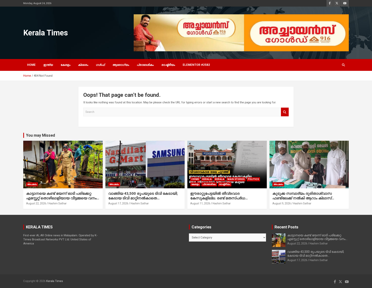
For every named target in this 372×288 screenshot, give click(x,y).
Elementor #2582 (196, 65)
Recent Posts (286, 227)
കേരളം (65, 65)
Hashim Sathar (57, 203)
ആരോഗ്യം (121, 65)
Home (31, 65)
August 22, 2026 (36, 203)
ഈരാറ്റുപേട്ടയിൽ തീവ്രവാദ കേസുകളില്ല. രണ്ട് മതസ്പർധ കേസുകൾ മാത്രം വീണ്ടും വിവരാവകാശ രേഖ (225, 200)
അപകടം (32, 184)
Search (285, 112)
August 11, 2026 (200, 203)
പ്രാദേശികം (145, 65)
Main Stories (236, 179)
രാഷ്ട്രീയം (168, 65)
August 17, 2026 (118, 203)
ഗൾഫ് (100, 65)
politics (253, 179)
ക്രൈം (83, 65)
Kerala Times (45, 32)
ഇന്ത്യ (48, 65)
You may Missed (40, 135)
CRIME (195, 179)
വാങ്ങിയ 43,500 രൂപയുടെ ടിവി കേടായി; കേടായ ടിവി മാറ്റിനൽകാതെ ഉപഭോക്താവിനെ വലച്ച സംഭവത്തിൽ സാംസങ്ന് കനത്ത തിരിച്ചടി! (143, 200)
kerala (207, 179)
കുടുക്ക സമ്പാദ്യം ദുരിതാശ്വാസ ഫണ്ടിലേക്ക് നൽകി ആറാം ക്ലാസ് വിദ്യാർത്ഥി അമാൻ (302, 198)
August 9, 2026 (281, 203)
